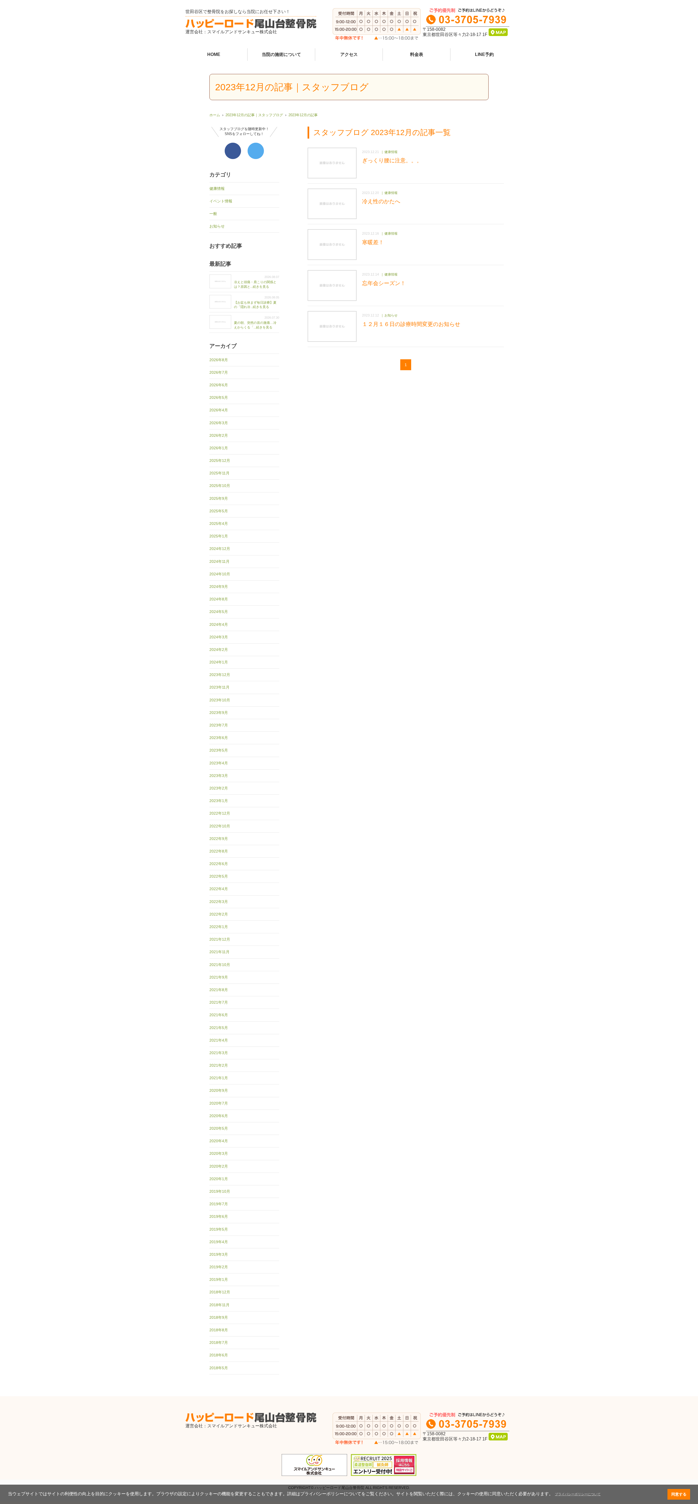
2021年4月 (218, 1040)
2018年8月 (218, 1330)
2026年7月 (218, 372)
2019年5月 (218, 1229)
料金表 (416, 54)
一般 (213, 213)
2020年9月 (218, 1090)
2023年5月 (218, 750)
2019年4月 (218, 1242)
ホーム (214, 115)
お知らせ (217, 226)
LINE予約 (484, 54)
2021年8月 (218, 990)
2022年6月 (218, 864)
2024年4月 (218, 624)
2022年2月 (218, 914)
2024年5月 (218, 611)
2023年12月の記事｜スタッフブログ (254, 115)
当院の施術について (281, 54)
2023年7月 (218, 725)
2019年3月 (218, 1254)
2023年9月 (218, 712)
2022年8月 (218, 851)
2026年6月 (218, 385)
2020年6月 (218, 1116)
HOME (213, 54)
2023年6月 (218, 737)
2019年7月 (218, 1204)
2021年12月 (219, 939)
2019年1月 (218, 1279)
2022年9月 (218, 838)
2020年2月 (218, 1166)
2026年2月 (218, 435)
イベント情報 (220, 201)
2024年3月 (218, 637)
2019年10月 (219, 1191)
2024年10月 (219, 574)
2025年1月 (218, 536)
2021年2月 (218, 1065)
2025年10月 (219, 485)
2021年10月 (219, 964)
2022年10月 (219, 826)
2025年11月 (219, 473)
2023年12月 (219, 674)
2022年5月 (218, 876)
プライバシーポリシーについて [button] (578, 1494)
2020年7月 (218, 1103)
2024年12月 (219, 548)
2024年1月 (218, 662)
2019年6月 (218, 1216)
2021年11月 (219, 952)
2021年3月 (218, 1053)
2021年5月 (218, 1027)
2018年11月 (219, 1305)
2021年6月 (218, 1015)
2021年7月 (218, 1002)
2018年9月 (218, 1317)
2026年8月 (218, 360)
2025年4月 (218, 523)
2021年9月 (218, 977)
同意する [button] (679, 1494)
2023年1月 (218, 801)
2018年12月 (219, 1292)
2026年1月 (218, 448)
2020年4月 (218, 1141)
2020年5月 (218, 1128)
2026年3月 (218, 423)
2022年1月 (218, 927)
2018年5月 (218, 1368)
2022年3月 (218, 901)
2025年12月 (219, 460)
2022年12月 (219, 813)
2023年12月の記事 (303, 115)
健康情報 (217, 188)
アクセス (349, 54)
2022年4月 (218, 889)
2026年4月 (218, 410)
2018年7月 (218, 1342)
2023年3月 (218, 775)
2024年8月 (218, 599)
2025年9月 (218, 498)
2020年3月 (218, 1153)
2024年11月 (219, 561)
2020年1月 (218, 1179)
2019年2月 (218, 1267)
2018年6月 (218, 1355)
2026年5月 (218, 397)
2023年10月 (219, 700)
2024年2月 (218, 649)
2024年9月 (218, 586)
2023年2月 (218, 788)
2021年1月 (218, 1078)
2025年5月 (218, 511)
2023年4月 (218, 763)
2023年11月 (219, 687)
